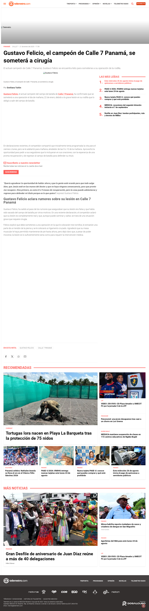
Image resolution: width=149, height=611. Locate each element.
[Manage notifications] (143, 606)
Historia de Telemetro (32, 599)
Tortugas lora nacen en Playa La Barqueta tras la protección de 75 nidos (49, 436)
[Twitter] (12, 356)
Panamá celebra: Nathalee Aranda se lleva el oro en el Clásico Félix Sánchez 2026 (20, 473)
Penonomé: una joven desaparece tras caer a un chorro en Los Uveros (121, 420)
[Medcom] (115, 594)
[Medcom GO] (33, 594)
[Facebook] (6, 356)
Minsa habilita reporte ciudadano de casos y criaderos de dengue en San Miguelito (121, 525)
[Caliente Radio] (95, 594)
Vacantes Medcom (50, 599)
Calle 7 (15, 46)
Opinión (95, 4)
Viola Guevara (105, 529)
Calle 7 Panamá (65, 94)
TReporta (71, 4)
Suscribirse (11, 172)
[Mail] (25, 356)
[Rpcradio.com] (85, 594)
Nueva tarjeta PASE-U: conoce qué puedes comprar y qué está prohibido (122, 98)
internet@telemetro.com (15, 606)
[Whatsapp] (18, 356)
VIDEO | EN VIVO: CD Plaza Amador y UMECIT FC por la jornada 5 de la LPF (121, 404)
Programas (84, 4)
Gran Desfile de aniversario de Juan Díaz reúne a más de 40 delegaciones (49, 556)
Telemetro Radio (121, 4)
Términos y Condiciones (12, 599)
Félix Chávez (10, 563)
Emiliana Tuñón (14, 87)
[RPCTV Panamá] (44, 594)
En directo (141, 4)
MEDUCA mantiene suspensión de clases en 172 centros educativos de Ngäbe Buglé (121, 435)
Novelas (106, 4)
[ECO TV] (74, 594)
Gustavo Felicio (10, 94)
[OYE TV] (54, 594)
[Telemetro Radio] (105, 594)
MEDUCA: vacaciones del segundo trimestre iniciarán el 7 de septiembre (123, 106)
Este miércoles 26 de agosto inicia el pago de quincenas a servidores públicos (123, 82)
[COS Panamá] (64, 594)
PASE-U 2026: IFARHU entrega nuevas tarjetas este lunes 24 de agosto (124, 90)
